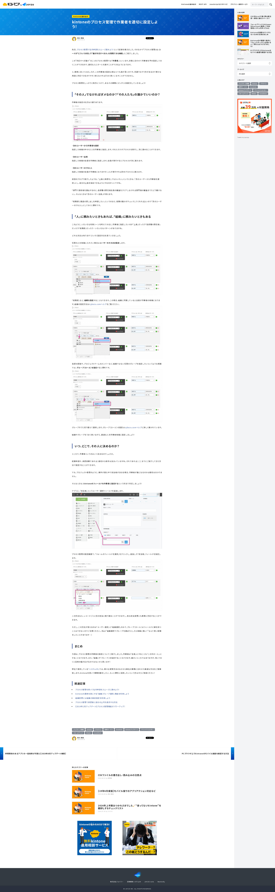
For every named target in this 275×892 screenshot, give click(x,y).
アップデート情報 (78, 730)
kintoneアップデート (132, 730)
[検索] (271, 4)
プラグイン (98, 730)
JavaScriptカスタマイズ (218, 4)
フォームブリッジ (78, 733)
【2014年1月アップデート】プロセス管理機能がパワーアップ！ (100, 706)
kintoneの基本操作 (188, 4)
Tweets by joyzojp (243, 137)
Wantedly (161, 881)
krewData (119, 730)
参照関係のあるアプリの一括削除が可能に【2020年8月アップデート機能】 (35, 753)
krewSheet (97, 733)
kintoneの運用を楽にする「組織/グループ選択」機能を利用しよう (102, 693)
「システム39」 (93, 669)
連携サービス (109, 730)
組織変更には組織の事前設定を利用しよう (92, 698)
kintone (89, 730)
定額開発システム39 (134, 881)
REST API (203, 4)
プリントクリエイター (147, 730)
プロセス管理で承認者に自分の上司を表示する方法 (96, 702)
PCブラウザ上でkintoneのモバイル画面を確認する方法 (205, 753)
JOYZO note (149, 881)
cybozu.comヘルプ (98, 304)
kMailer (88, 733)
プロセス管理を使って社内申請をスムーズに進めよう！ (97, 689)
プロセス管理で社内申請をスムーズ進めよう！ (95, 49)
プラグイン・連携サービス (239, 4)
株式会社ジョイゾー (117, 881)
